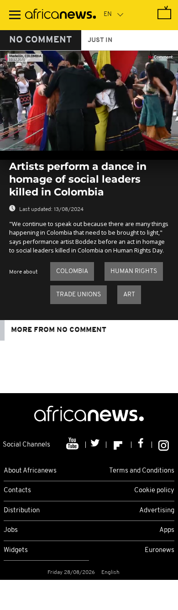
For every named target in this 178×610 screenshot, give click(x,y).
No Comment (40, 40)
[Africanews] (60, 15)
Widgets (16, 550)
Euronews (159, 550)
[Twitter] (96, 445)
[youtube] (73, 445)
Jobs (11, 530)
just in (100, 40)
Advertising (156, 510)
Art (129, 294)
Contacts (17, 490)
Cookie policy (154, 490)
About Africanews (30, 471)
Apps (166, 530)
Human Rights (133, 271)
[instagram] (163, 445)
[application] (89, 101)
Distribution (22, 510)
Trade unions (78, 294)
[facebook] (141, 445)
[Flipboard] (118, 445)
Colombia (72, 271)
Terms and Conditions (141, 471)
